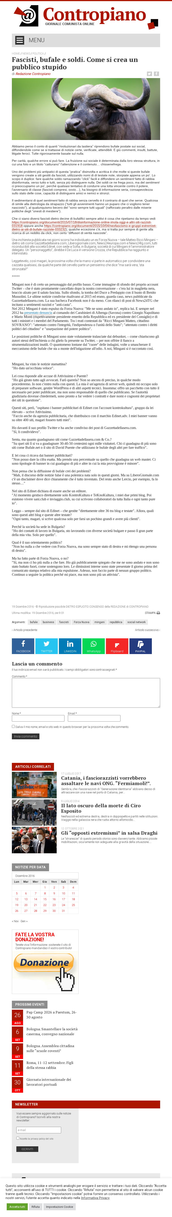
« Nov (15, 921)
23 (54, 905)
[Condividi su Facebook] (157, 74)
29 (44, 911)
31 (63, 911)
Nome (16, 713)
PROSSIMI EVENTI (29, 1004)
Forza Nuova (81, 622)
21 (35, 905)
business (48, 622)
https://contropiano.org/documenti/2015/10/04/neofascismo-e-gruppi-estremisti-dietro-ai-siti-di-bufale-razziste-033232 (84, 227)
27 (25, 911)
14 (35, 899)
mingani (100, 622)
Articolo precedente (25, 630)
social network (136, 622)
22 (44, 905)
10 (63, 893)
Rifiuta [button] (36, 1206)
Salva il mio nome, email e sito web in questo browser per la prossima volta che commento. (72, 727)
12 (16, 899)
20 (25, 905)
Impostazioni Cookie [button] (59, 1206)
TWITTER (46, 651)
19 (16, 905)
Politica (38, 53)
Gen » (24, 921)
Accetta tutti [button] (17, 1206)
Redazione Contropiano (32, 74)
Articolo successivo (147, 630)
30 (54, 911)
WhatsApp (94, 651)
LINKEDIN (70, 651)
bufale (34, 622)
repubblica (116, 622)
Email (72, 713)
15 (44, 899)
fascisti (64, 622)
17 (63, 899)
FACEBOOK (23, 651)
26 (16, 911)
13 (25, 899)
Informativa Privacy (95, 1198)
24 (63, 905)
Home (16, 53)
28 (35, 911)
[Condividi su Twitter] (150, 74)
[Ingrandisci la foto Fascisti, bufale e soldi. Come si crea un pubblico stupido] (86, 109)
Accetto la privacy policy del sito (36, 1138)
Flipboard (117, 651)
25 (73, 905)
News (26, 53)
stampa (150, 613)
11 (73, 893)
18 (73, 899)
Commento (19, 676)
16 (54, 899)
